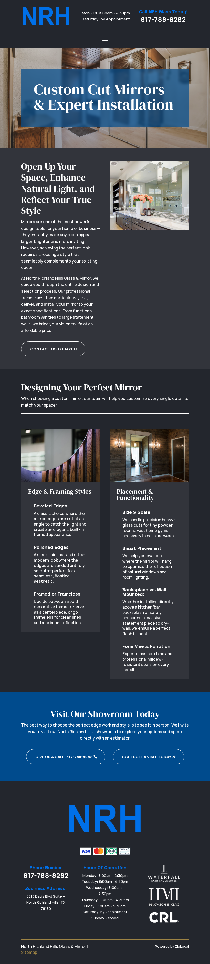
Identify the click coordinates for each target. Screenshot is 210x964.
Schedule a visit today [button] (146, 756)
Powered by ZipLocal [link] (172, 946)
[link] (46, 16)
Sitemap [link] (29, 952)
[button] (105, 40)
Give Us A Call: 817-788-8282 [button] (63, 756)
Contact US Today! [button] (51, 349)
